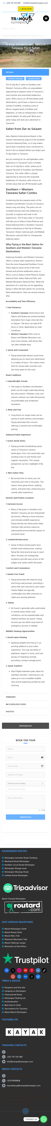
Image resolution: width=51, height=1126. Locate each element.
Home (4, 28)
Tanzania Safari (34, 78)
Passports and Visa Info (15, 987)
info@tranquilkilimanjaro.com (20, 1061)
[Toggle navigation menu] (46, 18)
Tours (11, 28)
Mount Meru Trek (12, 936)
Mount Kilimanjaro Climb (15, 929)
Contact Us (39, 1123)
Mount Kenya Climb (13, 932)
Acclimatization (11, 1001)
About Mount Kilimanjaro (16, 1012)
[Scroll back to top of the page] (25, 1111)
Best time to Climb (13, 1005)
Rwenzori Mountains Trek (16, 939)
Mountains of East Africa (15, 946)
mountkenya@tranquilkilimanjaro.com (23, 1085)
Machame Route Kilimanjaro (17, 861)
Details (9, 72)
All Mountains (13, 1123)
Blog (30, 1123)
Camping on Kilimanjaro (15, 991)
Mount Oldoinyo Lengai (15, 943)
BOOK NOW (27, 9)
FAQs (24, 1123)
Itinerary (11, 697)
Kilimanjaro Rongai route (16, 868)
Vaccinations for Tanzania (16, 1008)
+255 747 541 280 (14, 1057)
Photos (10, 711)
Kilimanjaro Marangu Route (17, 872)
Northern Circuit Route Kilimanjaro (20, 865)
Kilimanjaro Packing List (15, 998)
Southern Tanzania (15, 78)
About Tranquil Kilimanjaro (14, 898)
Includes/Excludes (16, 704)
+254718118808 (13, 1080)
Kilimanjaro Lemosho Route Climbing (21, 858)
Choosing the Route (13, 994)
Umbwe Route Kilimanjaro (16, 875)
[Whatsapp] (43, 1119)
